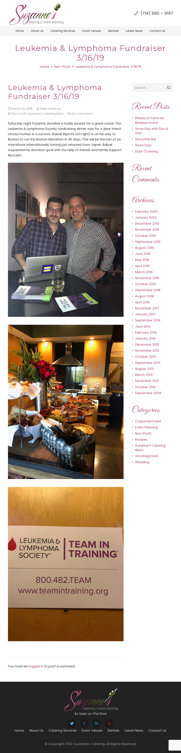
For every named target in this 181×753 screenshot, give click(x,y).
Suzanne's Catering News (46, 114)
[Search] (168, 87)
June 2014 (142, 326)
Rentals (113, 730)
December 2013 (147, 344)
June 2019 (142, 254)
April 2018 (142, 302)
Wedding (142, 462)
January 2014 (145, 338)
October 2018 (145, 284)
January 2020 (146, 217)
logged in (36, 666)
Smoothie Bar (145, 139)
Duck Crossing (146, 151)
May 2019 (142, 260)
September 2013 (147, 362)
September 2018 (147, 290)
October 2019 (145, 235)
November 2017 (147, 308)
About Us (36, 730)
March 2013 (144, 375)
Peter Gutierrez (50, 109)
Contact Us (157, 730)
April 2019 (142, 266)
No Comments (82, 114)
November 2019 (147, 229)
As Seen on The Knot (90, 713)
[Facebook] (84, 723)
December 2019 (147, 223)
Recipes (141, 439)
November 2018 (147, 278)
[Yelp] (109, 723)
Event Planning (146, 427)
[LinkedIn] (96, 723)
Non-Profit (19, 114)
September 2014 (147, 320)
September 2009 (148, 393)
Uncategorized (146, 456)
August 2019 (144, 248)
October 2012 (145, 387)
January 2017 (145, 314)
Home (19, 730)
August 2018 (144, 296)
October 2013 (145, 356)
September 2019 (147, 242)
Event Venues (92, 730)
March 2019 (144, 272)
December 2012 (147, 381)
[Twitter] (72, 723)
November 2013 (147, 350)
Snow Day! (143, 145)
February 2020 (146, 211)
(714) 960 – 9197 (157, 13)
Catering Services (63, 730)
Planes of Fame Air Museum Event (149, 120)
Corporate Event (148, 421)
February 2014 (146, 332)
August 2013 (144, 369)
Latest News (133, 730)
